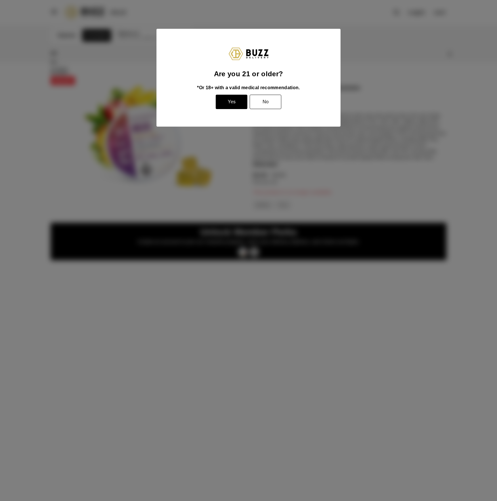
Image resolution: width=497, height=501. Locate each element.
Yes (232, 101)
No (266, 101)
